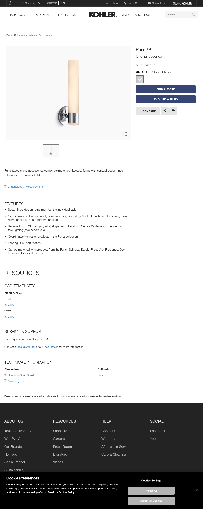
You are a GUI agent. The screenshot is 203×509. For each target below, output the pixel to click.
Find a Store (134, 3)
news (125, 14)
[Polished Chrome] (140, 79)
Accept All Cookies (151, 500)
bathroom (17, 14)
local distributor (26, 346)
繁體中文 (52, 3)
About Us (142, 14)
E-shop (114, 3)
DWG (11, 304)
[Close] (196, 490)
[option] (68, 93)
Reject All (151, 490)
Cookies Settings (151, 480)
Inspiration (66, 14)
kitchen (42, 14)
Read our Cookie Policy (61, 492)
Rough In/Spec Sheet (21, 375)
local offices (51, 346)
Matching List (16, 381)
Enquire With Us (166, 99)
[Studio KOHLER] (183, 3)
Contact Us (158, 3)
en (63, 3)
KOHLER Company (25, 3)
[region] (101, 490)
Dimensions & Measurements (26, 186)
